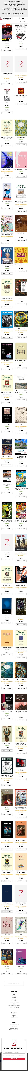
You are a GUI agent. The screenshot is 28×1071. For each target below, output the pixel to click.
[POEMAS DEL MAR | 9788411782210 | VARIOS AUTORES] (7, 670)
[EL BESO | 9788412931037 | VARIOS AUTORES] (7, 797)
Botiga (14, 995)
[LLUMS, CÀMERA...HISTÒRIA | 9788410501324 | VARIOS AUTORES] (7, 702)
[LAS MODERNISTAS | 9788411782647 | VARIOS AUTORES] (21, 128)
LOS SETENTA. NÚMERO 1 (7, 647)
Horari (14, 1004)
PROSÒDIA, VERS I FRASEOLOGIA (21, 169)
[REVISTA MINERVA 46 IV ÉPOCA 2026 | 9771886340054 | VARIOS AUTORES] (7, 64)
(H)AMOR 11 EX (7, 615)
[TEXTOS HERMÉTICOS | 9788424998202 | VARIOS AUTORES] (7, 893)
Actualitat (14, 1000)
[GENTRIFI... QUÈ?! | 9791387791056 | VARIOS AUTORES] (7, 542)
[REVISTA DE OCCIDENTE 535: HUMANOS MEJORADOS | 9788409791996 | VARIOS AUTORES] (21, 734)
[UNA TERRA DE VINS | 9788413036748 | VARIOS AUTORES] (7, 925)
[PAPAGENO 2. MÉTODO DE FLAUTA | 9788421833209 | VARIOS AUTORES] (21, 893)
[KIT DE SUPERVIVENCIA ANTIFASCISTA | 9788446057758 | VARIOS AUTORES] (21, 762)
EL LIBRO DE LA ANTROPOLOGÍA (21, 264)
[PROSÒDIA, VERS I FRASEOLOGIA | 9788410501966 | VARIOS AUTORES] (21, 160)
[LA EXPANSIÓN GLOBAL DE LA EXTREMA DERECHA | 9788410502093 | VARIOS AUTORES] (21, 702)
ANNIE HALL (21, 552)
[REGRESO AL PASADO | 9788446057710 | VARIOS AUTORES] (7, 734)
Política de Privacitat (14, 1030)
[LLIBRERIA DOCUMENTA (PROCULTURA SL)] (6, 18)
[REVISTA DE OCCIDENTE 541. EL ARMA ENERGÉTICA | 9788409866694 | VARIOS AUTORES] (7, 128)
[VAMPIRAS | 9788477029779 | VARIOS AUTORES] (21, 606)
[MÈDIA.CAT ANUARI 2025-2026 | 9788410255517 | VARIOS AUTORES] (21, 287)
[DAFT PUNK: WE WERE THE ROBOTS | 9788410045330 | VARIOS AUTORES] (7, 829)
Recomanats (14, 999)
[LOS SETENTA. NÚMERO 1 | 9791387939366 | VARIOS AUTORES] (7, 638)
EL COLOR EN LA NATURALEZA (21, 679)
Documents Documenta (14, 1005)
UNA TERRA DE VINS (7, 934)
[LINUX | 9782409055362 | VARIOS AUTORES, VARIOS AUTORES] (21, 64)
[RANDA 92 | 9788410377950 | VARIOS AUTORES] (7, 96)
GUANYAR (21, 41)
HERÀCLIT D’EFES (21, 233)
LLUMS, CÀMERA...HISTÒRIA (7, 711)
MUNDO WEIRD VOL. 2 (7, 169)
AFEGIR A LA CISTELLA (7, 50)
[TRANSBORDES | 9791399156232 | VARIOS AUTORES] (7, 351)
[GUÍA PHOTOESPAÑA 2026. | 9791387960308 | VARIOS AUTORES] (7, 191)
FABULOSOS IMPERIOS (7, 456)
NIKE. (21, 934)
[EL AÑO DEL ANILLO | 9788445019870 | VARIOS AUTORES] (21, 319)
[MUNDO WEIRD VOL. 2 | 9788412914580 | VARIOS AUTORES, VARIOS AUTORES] (7, 160)
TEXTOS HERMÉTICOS (7, 902)
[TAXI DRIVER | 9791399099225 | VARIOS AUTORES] (7, 957)
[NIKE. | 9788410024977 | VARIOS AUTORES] (21, 925)
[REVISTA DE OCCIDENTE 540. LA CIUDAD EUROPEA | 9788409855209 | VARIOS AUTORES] (21, 191)
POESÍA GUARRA (21, 966)
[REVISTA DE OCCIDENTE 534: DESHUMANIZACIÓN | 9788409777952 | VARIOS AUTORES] (7, 861)
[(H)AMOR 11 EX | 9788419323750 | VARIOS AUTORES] (7, 606)
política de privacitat (20, 1055)
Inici (14, 994)
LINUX (21, 73)
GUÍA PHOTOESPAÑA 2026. (7, 201)
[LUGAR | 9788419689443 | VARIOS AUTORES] (21, 415)
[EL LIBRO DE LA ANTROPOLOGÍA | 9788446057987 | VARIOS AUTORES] (21, 255)
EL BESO (7, 807)
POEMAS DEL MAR (7, 679)
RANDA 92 (7, 105)
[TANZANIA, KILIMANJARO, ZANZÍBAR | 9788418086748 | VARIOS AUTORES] (7, 32)
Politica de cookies (14, 1028)
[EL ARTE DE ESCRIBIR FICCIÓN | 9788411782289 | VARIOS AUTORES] (21, 351)
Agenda (14, 997)
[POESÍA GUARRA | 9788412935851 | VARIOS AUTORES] (21, 957)
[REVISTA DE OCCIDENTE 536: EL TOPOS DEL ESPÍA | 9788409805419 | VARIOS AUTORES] (21, 638)
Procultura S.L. (14, 1017)
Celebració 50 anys (14, 1007)
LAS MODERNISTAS (21, 137)
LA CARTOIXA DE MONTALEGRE (21, 392)
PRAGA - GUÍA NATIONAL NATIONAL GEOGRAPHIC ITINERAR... (7, 484)
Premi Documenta (14, 1002)
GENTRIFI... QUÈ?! (7, 552)
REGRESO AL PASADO (7, 743)
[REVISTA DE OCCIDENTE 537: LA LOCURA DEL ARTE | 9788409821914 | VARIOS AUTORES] (7, 574)
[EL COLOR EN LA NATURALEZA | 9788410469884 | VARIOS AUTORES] (21, 670)
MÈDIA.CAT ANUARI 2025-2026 (21, 296)
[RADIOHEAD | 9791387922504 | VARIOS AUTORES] (7, 319)
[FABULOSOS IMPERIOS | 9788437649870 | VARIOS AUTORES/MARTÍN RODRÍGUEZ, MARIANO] (7, 447)
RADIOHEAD (7, 328)
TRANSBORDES (7, 360)
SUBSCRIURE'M (14, 1059)
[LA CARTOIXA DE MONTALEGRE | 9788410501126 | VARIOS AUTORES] (21, 383)
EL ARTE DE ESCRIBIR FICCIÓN (21, 360)
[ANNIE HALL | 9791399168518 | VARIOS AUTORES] (21, 542)
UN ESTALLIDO (7, 424)
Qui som (14, 1015)
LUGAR (21, 424)
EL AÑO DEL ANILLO (21, 328)
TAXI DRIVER (7, 966)
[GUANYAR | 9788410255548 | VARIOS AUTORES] (21, 32)
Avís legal (14, 1026)
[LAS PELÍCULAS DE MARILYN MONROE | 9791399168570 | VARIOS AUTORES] (7, 255)
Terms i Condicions (14, 1025)
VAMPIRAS (21, 615)
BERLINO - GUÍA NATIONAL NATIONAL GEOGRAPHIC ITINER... (21, 458)
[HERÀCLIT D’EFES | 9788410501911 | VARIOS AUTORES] (21, 223)
